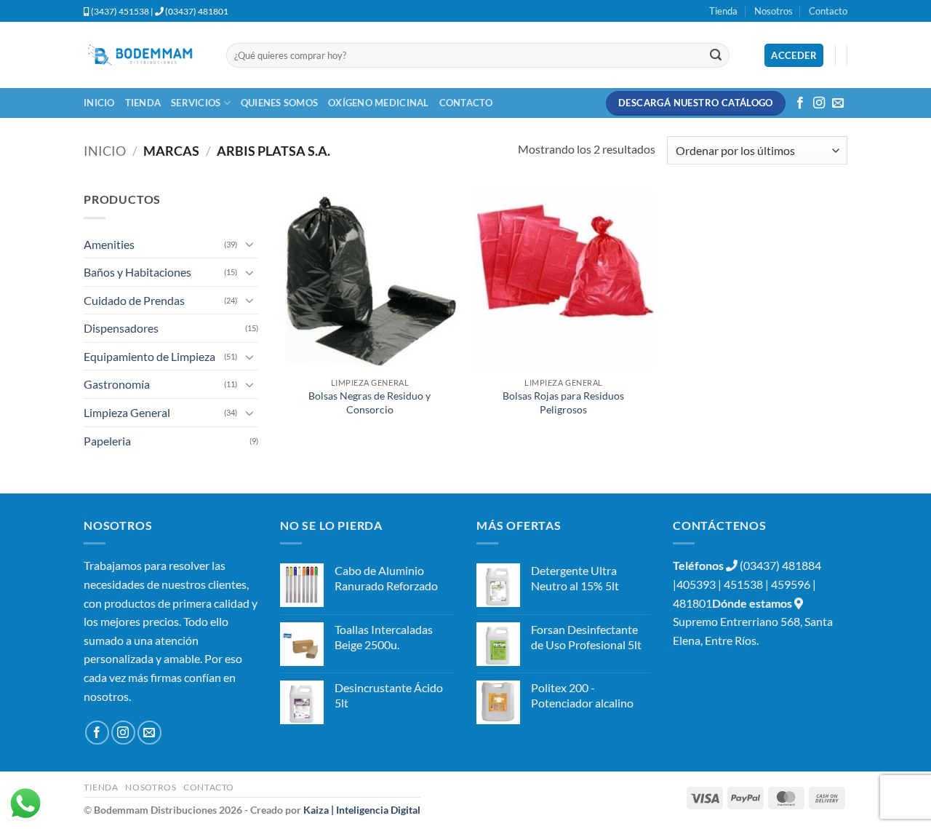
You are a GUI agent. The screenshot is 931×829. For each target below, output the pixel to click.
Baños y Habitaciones (137, 272)
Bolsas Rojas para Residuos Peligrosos (563, 402)
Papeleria (107, 441)
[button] (793, 56)
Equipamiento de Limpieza (149, 356)
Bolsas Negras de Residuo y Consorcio (369, 402)
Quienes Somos (279, 102)
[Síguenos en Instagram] (819, 103)
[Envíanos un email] (838, 103)
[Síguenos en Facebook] (800, 103)
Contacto (828, 11)
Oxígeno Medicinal (378, 102)
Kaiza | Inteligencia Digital (361, 810)
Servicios (195, 102)
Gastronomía (117, 384)
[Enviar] (715, 55)
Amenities (109, 244)
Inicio (99, 102)
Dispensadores (121, 328)
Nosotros (773, 11)
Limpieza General (127, 412)
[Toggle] (249, 244)
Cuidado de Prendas (134, 300)
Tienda (723, 11)
